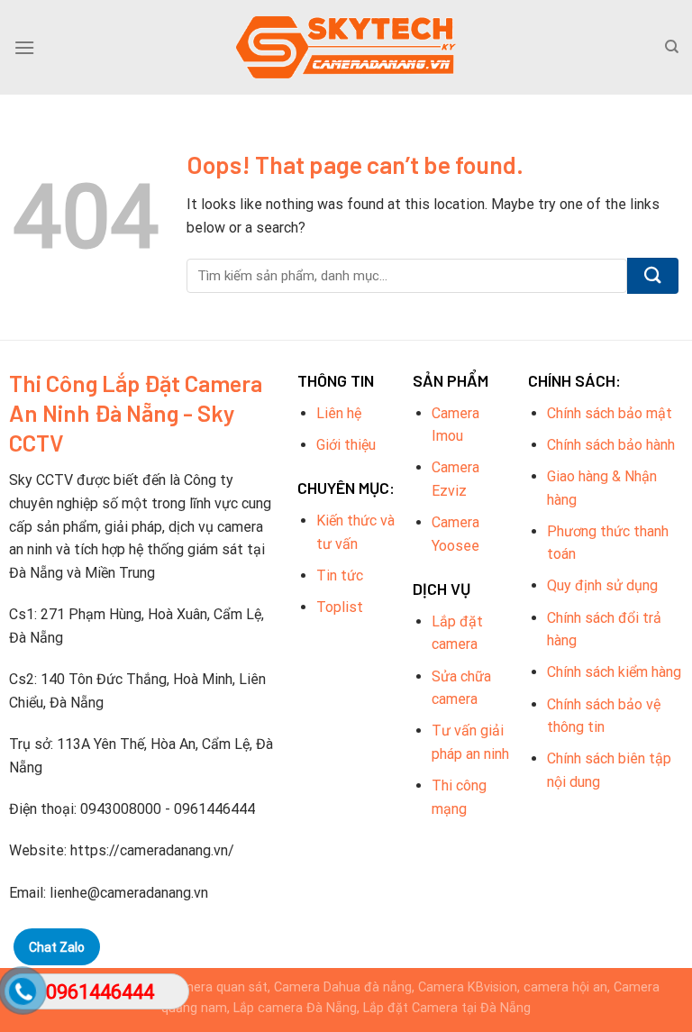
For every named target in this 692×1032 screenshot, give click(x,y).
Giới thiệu (346, 444)
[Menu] (24, 47)
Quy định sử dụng (602, 585)
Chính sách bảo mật (609, 413)
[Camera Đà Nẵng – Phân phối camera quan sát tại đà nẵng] (346, 47)
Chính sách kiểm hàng (614, 671)
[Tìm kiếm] (671, 47)
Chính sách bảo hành (611, 444)
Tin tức (339, 575)
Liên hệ (338, 413)
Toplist (339, 607)
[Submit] (652, 276)
